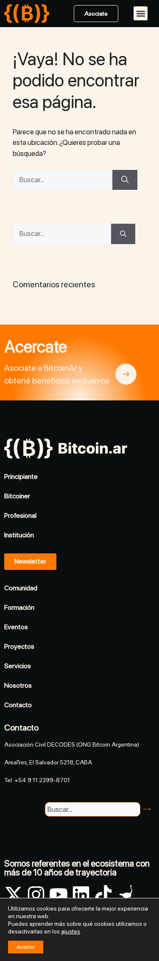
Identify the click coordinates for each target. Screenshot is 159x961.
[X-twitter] (13, 894)
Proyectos (19, 646)
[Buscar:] (62, 179)
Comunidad (20, 588)
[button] (141, 13)
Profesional (20, 515)
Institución (19, 535)
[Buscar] (124, 180)
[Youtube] (58, 894)
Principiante (21, 476)
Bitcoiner (17, 496)
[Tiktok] (103, 894)
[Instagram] (36, 894)
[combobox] (92, 809)
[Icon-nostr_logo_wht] (126, 894)
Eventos (16, 627)
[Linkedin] (81, 894)
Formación (19, 607)
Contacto (18, 705)
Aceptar (26, 947)
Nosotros (18, 685)
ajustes (70, 931)
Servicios (17, 666)
